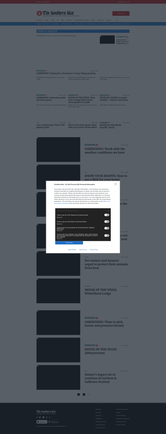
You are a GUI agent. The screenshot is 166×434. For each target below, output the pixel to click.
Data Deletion (72, 249)
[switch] (106, 215)
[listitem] (83, 211)
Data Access (83, 249)
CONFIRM (69, 242)
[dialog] (83, 217)
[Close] (116, 184)
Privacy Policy (94, 249)
